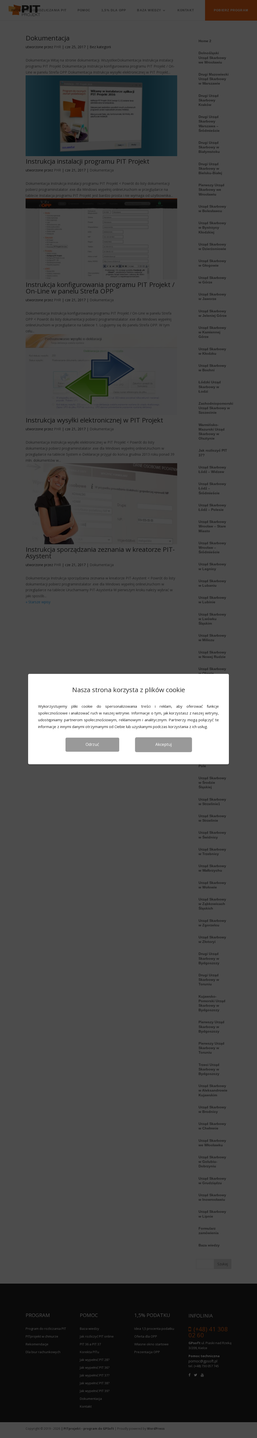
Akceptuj (163, 744)
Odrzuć (92, 744)
